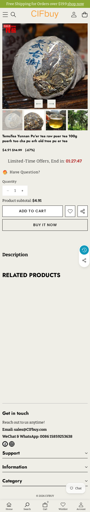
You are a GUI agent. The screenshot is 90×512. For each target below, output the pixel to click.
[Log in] (74, 14)
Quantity (9, 182)
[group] (12, 120)
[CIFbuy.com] (44, 14)
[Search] (13, 14)
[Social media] (84, 260)
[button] (84, 14)
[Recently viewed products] (84, 250)
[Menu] (5, 14)
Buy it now (45, 225)
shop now (75, 4)
